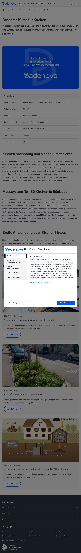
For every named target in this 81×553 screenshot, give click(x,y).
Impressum (47, 282)
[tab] (15, 256)
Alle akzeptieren (66, 303)
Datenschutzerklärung (36, 282)
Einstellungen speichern (17, 303)
